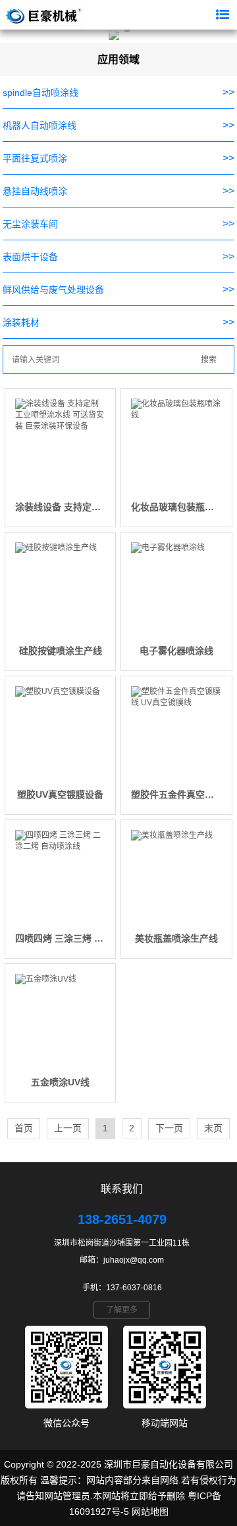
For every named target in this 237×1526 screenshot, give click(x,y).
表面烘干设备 (30, 256)
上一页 (68, 1128)
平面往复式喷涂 (35, 158)
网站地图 (150, 1511)
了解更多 (122, 1310)
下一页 (169, 1128)
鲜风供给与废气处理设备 (53, 289)
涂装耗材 (21, 322)
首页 (23, 1128)
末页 (213, 1128)
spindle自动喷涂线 (40, 92)
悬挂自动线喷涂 (35, 191)
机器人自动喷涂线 (39, 125)
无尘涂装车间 (30, 224)
